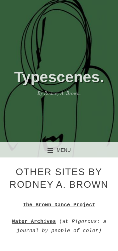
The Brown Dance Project (59, 205)
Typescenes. (59, 77)
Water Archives (34, 222)
